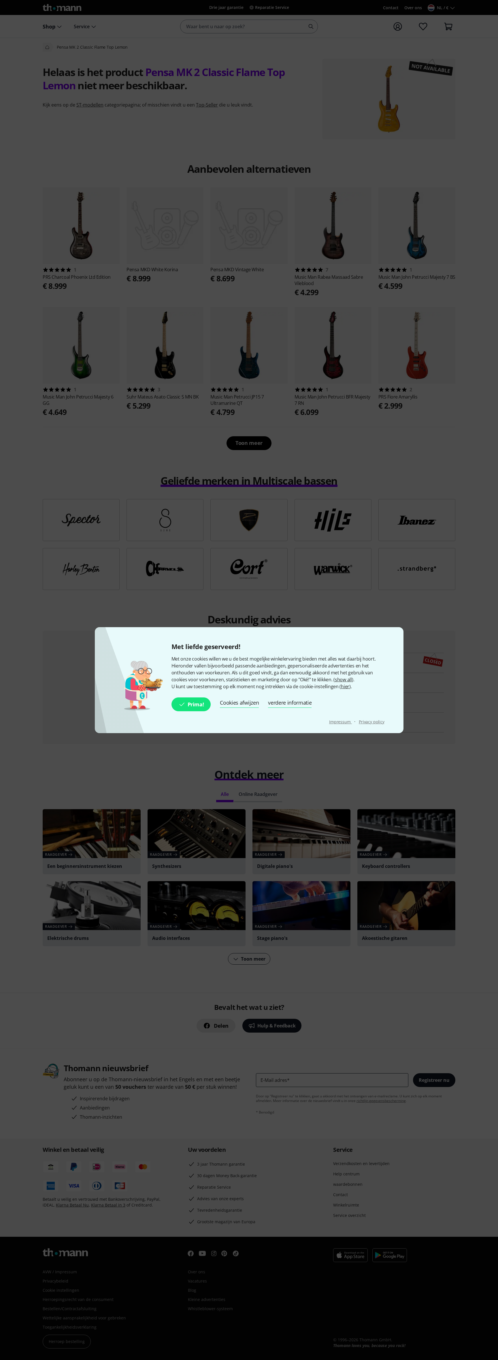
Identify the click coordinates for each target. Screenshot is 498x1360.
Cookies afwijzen (239, 702)
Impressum (340, 721)
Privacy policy (371, 721)
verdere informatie (290, 702)
